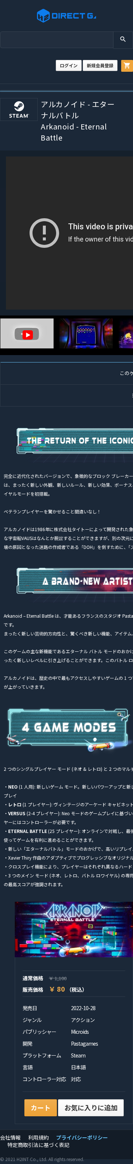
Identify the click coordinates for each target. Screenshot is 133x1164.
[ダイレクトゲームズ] (66, 15)
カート (41, 1107)
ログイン (69, 65)
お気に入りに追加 (90, 1107)
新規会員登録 (100, 65)
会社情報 (10, 1137)
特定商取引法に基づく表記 (38, 1144)
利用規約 (38, 1137)
